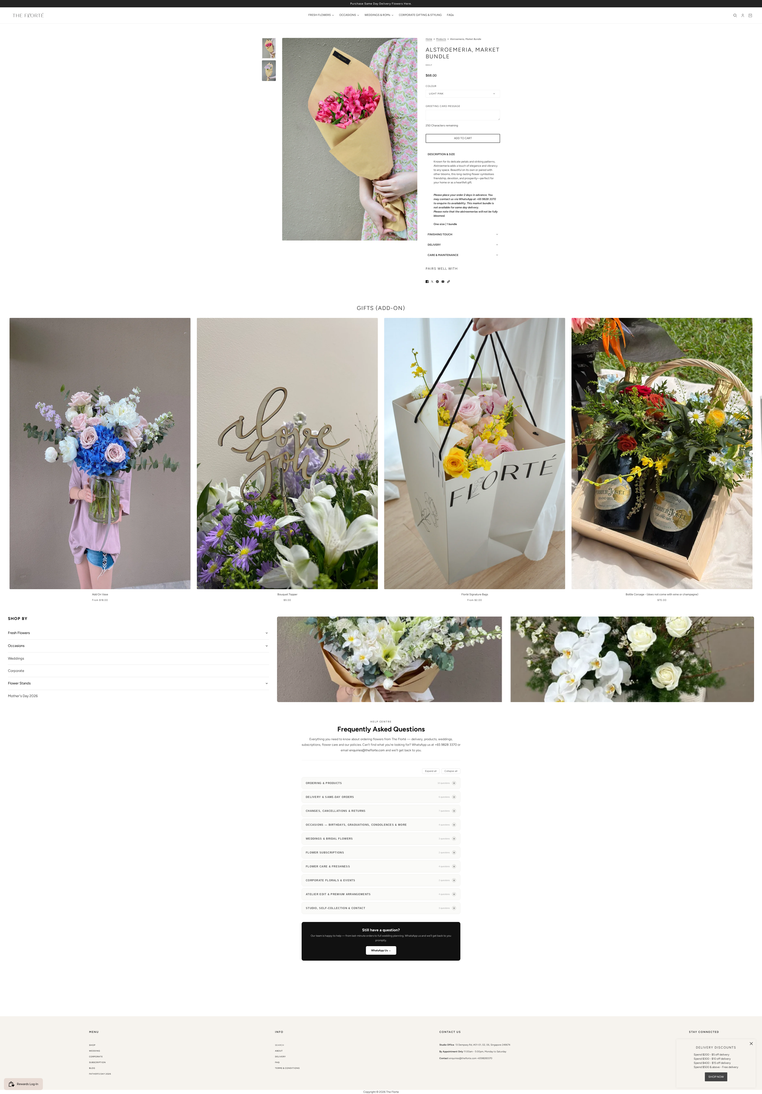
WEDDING (94, 1051)
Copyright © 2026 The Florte (381, 1092)
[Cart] (750, 15)
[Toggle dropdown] (266, 633)
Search (279, 1045)
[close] (751, 1044)
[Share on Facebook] (427, 281)
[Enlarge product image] (349, 139)
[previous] (9, 321)
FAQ (277, 1062)
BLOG (92, 1068)
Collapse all (450, 771)
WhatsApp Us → (381, 950)
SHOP (92, 1045)
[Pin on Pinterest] (437, 281)
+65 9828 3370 (446, 745)
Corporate (16, 671)
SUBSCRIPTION (97, 1062)
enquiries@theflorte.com (367, 750)
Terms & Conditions (287, 1068)
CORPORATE (96, 1056)
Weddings (16, 658)
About (279, 1051)
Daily (429, 65)
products (441, 39)
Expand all (431, 771)
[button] (448, 281)
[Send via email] (443, 281)
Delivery (280, 1056)
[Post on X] (432, 281)
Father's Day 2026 (100, 1074)
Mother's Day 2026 (23, 696)
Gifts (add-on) (381, 308)
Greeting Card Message (443, 106)
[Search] (735, 15)
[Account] (743, 15)
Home (429, 39)
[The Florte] (28, 15)
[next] (752, 453)
